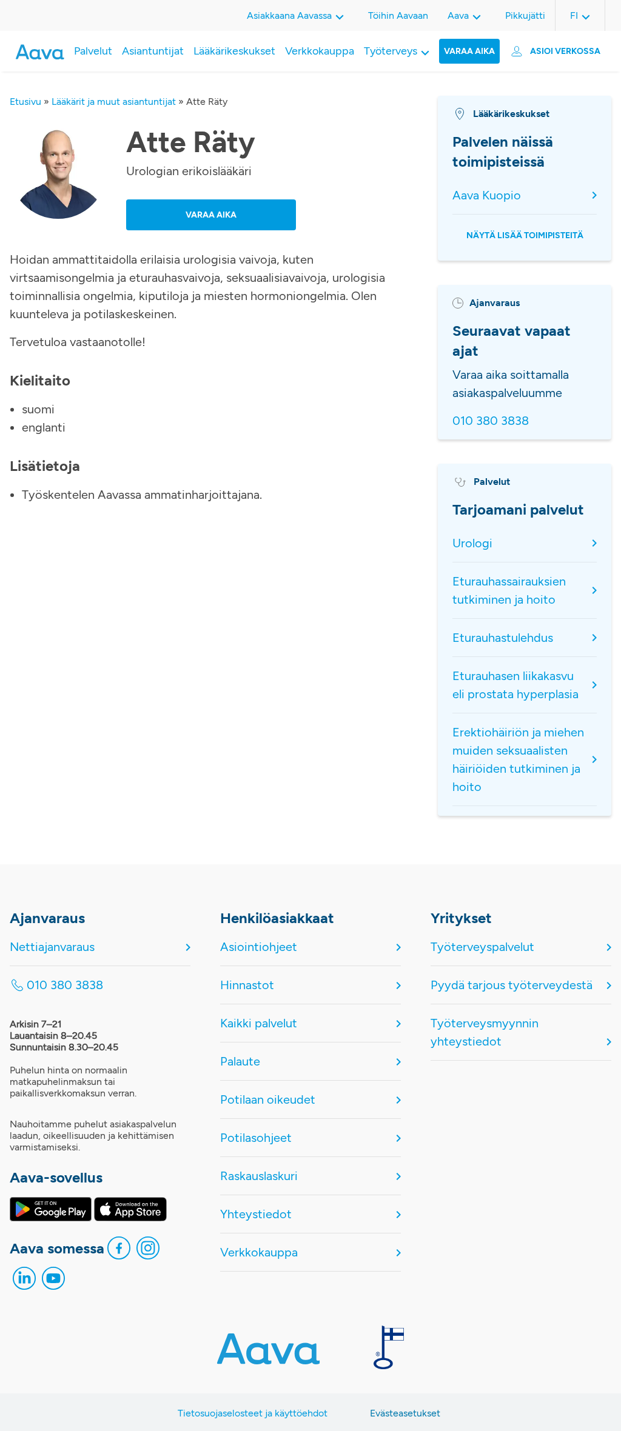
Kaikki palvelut (258, 1023)
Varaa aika (469, 51)
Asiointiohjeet (258, 946)
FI (574, 15)
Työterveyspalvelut (482, 946)
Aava (458, 15)
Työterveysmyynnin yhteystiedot (485, 1032)
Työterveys (390, 51)
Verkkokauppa (319, 51)
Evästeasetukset (405, 1413)
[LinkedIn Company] (24, 1281)
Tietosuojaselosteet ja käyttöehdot (252, 1413)
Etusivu (25, 101)
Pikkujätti (525, 15)
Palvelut (93, 51)
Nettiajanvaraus (52, 946)
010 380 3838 (490, 420)
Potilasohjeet (256, 1137)
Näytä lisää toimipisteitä (524, 235)
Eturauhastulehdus (502, 637)
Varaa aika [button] (211, 215)
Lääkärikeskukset (234, 51)
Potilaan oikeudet (267, 1099)
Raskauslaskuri (259, 1176)
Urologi (472, 543)
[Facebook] (118, 1251)
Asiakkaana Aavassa (289, 15)
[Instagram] (148, 1251)
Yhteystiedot (256, 1214)
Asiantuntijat (153, 51)
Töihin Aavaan (398, 15)
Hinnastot (247, 985)
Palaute (240, 1061)
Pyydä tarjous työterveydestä (511, 985)
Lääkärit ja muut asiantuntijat (114, 101)
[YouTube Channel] (53, 1281)
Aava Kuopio (486, 195)
